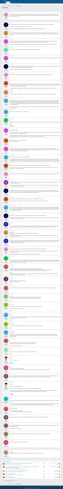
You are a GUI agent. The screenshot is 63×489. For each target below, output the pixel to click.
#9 (59, 81)
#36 (59, 322)
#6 (59, 56)
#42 (59, 374)
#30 (59, 264)
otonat (6, 464)
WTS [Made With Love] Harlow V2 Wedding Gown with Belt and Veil (18, 463)
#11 (59, 98)
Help (55, 486)
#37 (59, 330)
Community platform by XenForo (31, 488)
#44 (59, 396)
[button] (15, 2)
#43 (59, 382)
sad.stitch (6, 474)
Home (4, 2)
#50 (59, 450)
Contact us (42, 486)
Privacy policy (52, 486)
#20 (59, 180)
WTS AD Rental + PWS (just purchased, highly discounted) (16, 470)
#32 (59, 286)
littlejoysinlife (7, 471)
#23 (59, 205)
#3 (59, 31)
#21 (59, 188)
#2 (59, 22)
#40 (59, 356)
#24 (59, 213)
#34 (59, 302)
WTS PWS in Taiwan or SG (10, 473)
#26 (59, 230)
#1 (59, 12)
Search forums (8, 4)
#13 (59, 118)
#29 (59, 256)
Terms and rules (47, 486)
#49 (59, 440)
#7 (59, 64)
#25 (59, 222)
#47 (59, 423)
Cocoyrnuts (7, 468)
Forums (8, 2)
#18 (59, 163)
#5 (59, 47)
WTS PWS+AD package (9, 476)
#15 (59, 138)
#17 (59, 155)
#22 (59, 197)
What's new (13, 2)
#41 (59, 365)
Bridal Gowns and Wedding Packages (17, 464)
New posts (4, 4)
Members (18, 2)
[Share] (58, 12)
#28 (59, 247)
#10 (59, 90)
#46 (59, 415)
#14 (59, 128)
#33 (59, 294)
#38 (59, 338)
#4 (59, 39)
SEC (57, 474)
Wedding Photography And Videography (20, 468)
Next (8, 10)
